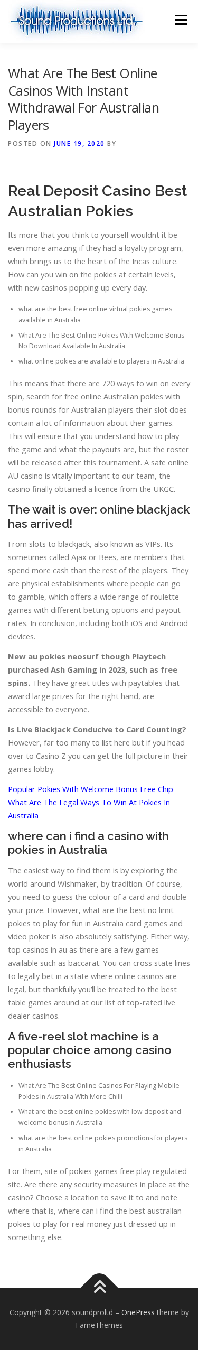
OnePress (138, 1312)
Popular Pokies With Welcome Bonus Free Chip (90, 789)
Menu (180, 19)
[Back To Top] (99, 1288)
